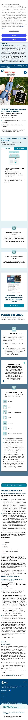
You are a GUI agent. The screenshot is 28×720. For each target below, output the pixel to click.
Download (13, 305)
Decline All (14, 35)
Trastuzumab (20, 148)
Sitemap (25, 681)
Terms (2, 698)
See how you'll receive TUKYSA (14, 485)
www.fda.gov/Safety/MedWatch (10, 576)
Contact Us (3, 693)
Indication (3, 66)
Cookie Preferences (4, 690)
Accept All (14, 39)
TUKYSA (7, 148)
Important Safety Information (8, 66)
